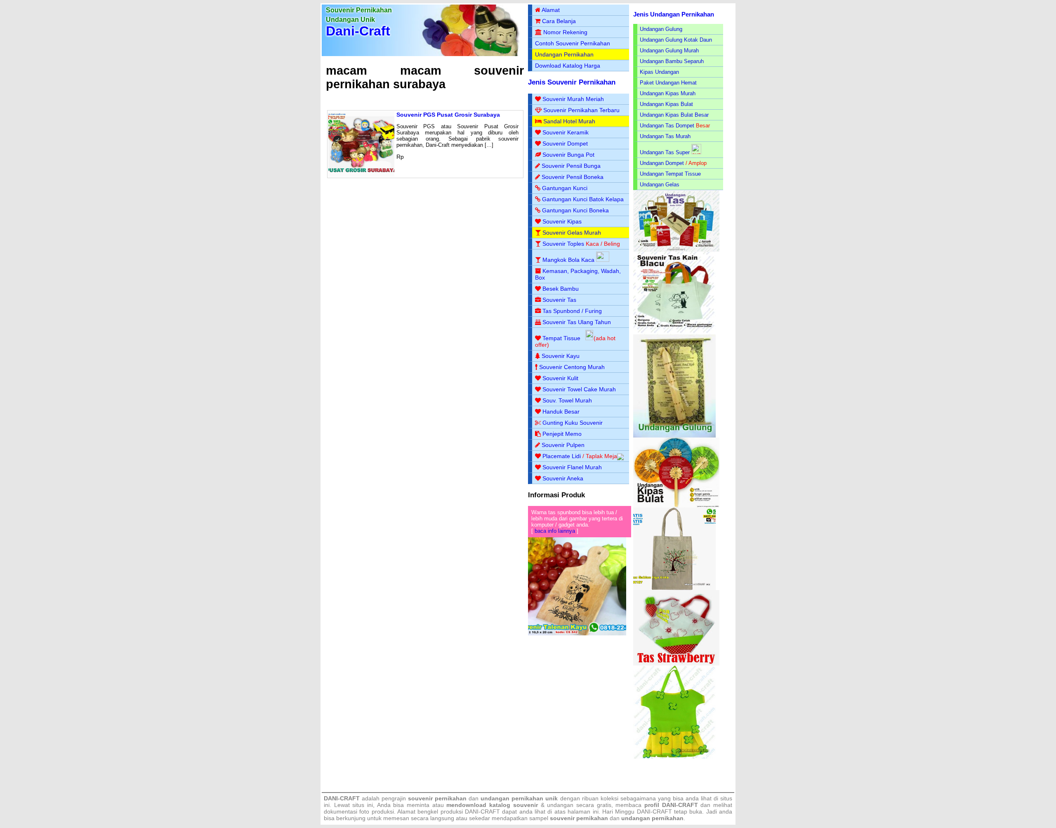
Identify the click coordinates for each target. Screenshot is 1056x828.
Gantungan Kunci (564, 188)
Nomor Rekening (565, 32)
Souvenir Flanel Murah (572, 467)
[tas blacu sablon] (674, 588)
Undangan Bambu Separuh (672, 61)
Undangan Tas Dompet (667, 125)
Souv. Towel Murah (567, 400)
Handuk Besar (561, 411)
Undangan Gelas (659, 184)
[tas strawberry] (676, 664)
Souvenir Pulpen (563, 445)
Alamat (551, 10)
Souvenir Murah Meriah (573, 99)
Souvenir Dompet (565, 143)
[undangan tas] (676, 250)
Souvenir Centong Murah (572, 367)
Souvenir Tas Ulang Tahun (576, 322)
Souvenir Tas (559, 299)
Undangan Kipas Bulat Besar (674, 115)
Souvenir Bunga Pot (568, 154)
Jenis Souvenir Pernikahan (571, 82)
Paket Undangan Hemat (668, 83)
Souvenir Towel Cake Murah (579, 389)
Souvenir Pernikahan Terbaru (581, 110)
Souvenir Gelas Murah (571, 232)
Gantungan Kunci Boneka (575, 210)
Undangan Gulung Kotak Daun (676, 40)
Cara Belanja (559, 21)
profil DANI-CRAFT (671, 805)
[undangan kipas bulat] (676, 506)
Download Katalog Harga (567, 65)
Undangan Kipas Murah (667, 93)
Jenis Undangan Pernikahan (673, 14)
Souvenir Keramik (565, 132)
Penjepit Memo (562, 433)
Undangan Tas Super (665, 152)
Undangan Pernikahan (564, 54)
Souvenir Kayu (561, 356)
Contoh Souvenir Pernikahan (572, 43)
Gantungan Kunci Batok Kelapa (583, 199)
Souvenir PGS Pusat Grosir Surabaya (448, 114)
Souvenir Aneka (562, 478)
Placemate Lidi (561, 456)
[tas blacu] (674, 332)
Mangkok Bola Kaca (569, 259)
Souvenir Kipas (562, 221)
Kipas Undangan (659, 72)
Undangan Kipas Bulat (666, 104)
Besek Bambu (560, 288)
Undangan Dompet (662, 163)
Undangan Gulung (661, 29)
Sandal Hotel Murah (569, 121)
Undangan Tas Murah (665, 136)
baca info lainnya (555, 531)
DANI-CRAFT (654, 811)
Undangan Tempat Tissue (670, 174)
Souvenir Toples (563, 243)
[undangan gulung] (674, 436)
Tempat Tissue (561, 338)
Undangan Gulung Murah (669, 50)
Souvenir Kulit (560, 378)
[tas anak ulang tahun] (674, 757)
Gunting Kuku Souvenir (572, 422)
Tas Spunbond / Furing (572, 311)
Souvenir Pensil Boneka (572, 177)
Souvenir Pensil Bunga (571, 165)
